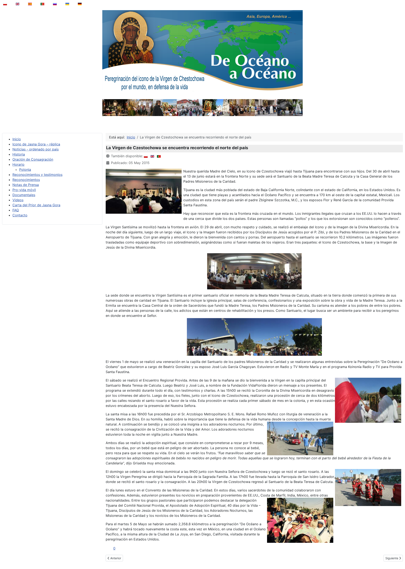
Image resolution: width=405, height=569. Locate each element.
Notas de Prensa (25, 185)
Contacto (19, 215)
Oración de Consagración (32, 159)
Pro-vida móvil (24, 190)
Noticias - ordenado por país (35, 149)
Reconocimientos (26, 180)
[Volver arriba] (399, 555)
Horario (18, 164)
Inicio (16, 139)
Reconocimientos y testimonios (37, 174)
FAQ (15, 210)
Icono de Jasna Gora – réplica (36, 144)
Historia (18, 154)
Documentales (23, 195)
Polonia (25, 169)
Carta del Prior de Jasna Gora (36, 205)
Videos (17, 200)
